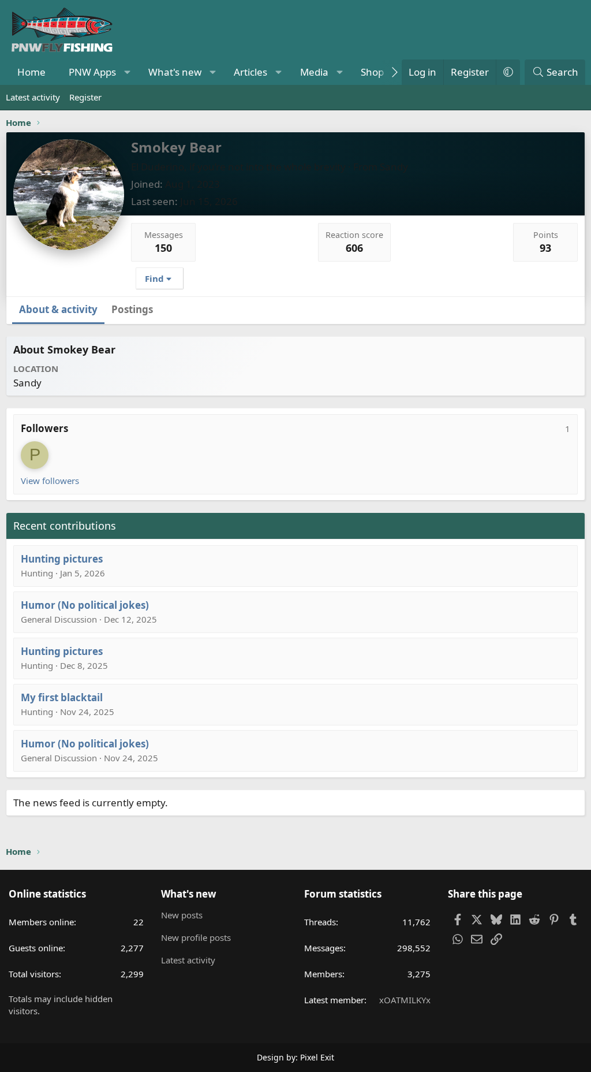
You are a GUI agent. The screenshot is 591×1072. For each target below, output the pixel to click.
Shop (372, 72)
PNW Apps (92, 72)
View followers (50, 480)
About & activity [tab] (58, 309)
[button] (127, 72)
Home (31, 72)
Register (85, 97)
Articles (250, 72)
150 (163, 248)
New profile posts (196, 937)
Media (314, 72)
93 (545, 248)
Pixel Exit (317, 1057)
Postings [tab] (132, 309)
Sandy (394, 166)
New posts (182, 915)
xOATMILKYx (405, 1000)
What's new (174, 72)
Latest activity (33, 97)
